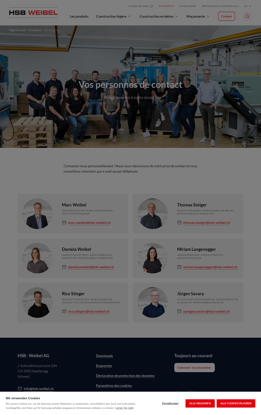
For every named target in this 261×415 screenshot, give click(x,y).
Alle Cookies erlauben (235, 403)
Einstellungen (170, 403)
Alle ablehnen (200, 403)
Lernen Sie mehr (124, 408)
